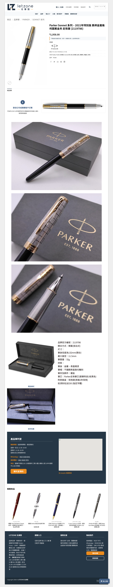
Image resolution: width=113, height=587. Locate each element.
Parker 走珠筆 (60, 55)
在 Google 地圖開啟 (65, 473)
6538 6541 (98, 543)
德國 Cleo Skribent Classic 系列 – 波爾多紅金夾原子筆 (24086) (16, 524)
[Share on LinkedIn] (64, 61)
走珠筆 (74, 55)
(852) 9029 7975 (23, 460)
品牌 (41, 14)
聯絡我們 (83, 7)
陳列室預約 (19, 471)
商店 (9, 19)
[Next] (106, 511)
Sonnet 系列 (38, 19)
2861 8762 (97, 545)
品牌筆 (17, 19)
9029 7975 (97, 541)
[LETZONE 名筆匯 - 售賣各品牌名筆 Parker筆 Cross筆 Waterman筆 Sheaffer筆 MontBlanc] (20, 7)
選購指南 (75, 545)
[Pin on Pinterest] (61, 61)
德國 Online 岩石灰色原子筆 (36, 523)
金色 (78, 55)
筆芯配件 (59, 14)
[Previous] (7, 511)
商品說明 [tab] (9, 90)
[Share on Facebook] (51, 61)
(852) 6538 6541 (25, 457)
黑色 (89, 55)
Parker (26, 19)
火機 (53, 14)
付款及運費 (69, 7)
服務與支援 (73, 14)
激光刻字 (63, 541)
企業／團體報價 (72, 541)
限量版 (67, 14)
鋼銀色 (81, 55)
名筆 (36, 14)
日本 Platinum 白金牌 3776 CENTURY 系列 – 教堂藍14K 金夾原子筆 (56, 524)
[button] (59, 7)
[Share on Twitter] (54, 61)
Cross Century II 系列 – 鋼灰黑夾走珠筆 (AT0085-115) (76, 524)
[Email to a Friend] (57, 61)
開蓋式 (85, 55)
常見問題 (76, 7)
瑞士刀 (48, 14)
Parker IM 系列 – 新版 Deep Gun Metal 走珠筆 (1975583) (97, 524)
